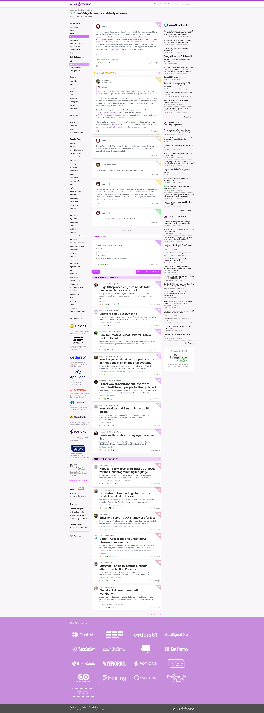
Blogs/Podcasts (76, 43)
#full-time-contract (77, 243)
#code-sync (74, 215)
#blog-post (74, 256)
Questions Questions (185, 211)
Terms (92, 710)
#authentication (76, 236)
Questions (88, 10)
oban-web (102, 252)
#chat (131, 371)
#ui (114, 551)
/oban (72, 16)
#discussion (74, 212)
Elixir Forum (183, 216)
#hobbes (128, 480)
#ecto (72, 143)
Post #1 (155, 131)
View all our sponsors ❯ (78, 480)
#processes (74, 294)
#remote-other (75, 181)
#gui (124, 526)
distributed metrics (144, 98)
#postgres (74, 198)
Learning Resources (170, 233)
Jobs (182, 263)
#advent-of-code (76, 287)
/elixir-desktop (75, 115)
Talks (180, 233)
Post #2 (155, 155)
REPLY (96, 272)
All (71, 61)
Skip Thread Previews (80, 528)
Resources (74, 40)
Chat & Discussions (170, 255)
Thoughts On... (75, 71)
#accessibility (136, 551)
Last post (154, 264)
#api (71, 298)
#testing (73, 167)
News (101, 465)
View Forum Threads (162, 4)
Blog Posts (180, 104)
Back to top (154, 614)
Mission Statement (79, 496)
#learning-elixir (122, 371)
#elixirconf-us (75, 263)
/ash (71, 84)
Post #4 (155, 203)
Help (84, 707)
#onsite (73, 226)
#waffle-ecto (118, 322)
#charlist (110, 447)
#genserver (74, 171)
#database (109, 480)
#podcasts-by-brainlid (78, 246)
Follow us (77, 536)
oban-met (102, 255)
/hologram (74, 102)
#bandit (109, 422)
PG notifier (118, 127)
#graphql (73, 274)
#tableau (102, 553)
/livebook (102, 447)
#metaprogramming (77, 311)
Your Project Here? (77, 132)
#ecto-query (74, 250)
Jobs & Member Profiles (171, 36)
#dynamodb (139, 371)
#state (137, 526)
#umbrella (73, 239)
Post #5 (155, 223)
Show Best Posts (78, 512)
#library (102, 480)
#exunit (73, 208)
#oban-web (79, 16)
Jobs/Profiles (75, 50)
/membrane (74, 108)
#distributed (119, 480)
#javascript (74, 219)
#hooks (127, 551)
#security (73, 308)
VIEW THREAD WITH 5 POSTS (148, 272)
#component (146, 551)
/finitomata (74, 122)
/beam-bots (74, 129)
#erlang (73, 164)
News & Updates (174, 79)
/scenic (72, 105)
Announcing (109, 465)
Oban (177, 25)
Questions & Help (76, 10)
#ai (122, 604)
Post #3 (155, 174)
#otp (72, 184)
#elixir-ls (73, 253)
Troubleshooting (182, 44)
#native (130, 526)
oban (100, 249)
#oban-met (89, 16)
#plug (72, 188)
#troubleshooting (110, 371)
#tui (120, 505)
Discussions (182, 255)
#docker (73, 232)
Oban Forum (188, 117)
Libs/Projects (75, 46)
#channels (110, 396)
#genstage (74, 277)
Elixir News (74, 27)
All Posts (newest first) (79, 519)
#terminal (114, 505)
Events (72, 53)
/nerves (102, 526)
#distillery (73, 291)
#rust (108, 505)
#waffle (109, 322)
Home (100, 259)
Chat (72, 34)
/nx (71, 95)
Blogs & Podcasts (169, 104)
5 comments (102, 55)
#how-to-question (77, 191)
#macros (73, 195)
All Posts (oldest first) (79, 515)
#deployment (75, 157)
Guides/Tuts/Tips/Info (186, 323)
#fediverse (110, 578)
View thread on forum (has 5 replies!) (111, 245)
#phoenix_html (75, 267)
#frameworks (117, 526)
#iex (71, 270)
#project (119, 578)
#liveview (120, 551)
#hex (72, 304)
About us (75, 493)
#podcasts (74, 222)
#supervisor (74, 284)
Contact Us (74, 707)
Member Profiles (186, 36)
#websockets (75, 280)
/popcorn (73, 126)
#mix (72, 174)
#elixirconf (74, 202)
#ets (101, 371)
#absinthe (74, 178)
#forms (73, 301)
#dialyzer (73, 229)
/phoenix (102, 301)
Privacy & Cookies (102, 710)
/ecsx (72, 119)
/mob (72, 112)
